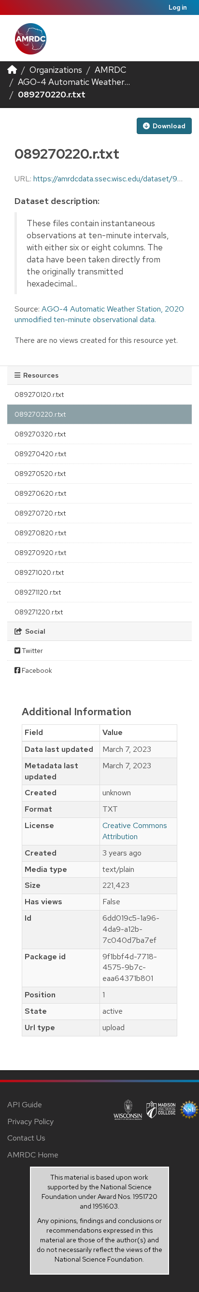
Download (168, 126)
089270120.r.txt (39, 394)
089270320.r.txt (40, 434)
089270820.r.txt (40, 533)
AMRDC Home (32, 1155)
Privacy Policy (30, 1121)
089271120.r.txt (37, 592)
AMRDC (111, 69)
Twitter (31, 650)
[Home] (12, 69)
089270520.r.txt (40, 473)
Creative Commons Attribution (134, 831)
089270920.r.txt (40, 552)
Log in (178, 7)
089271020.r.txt (39, 572)
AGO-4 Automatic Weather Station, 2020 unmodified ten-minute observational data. (99, 314)
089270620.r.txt (40, 493)
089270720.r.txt (40, 513)
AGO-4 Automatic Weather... (74, 81)
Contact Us (26, 1138)
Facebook (36, 670)
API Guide (24, 1105)
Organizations (55, 69)
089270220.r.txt (51, 94)
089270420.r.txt (40, 453)
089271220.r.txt (38, 612)
